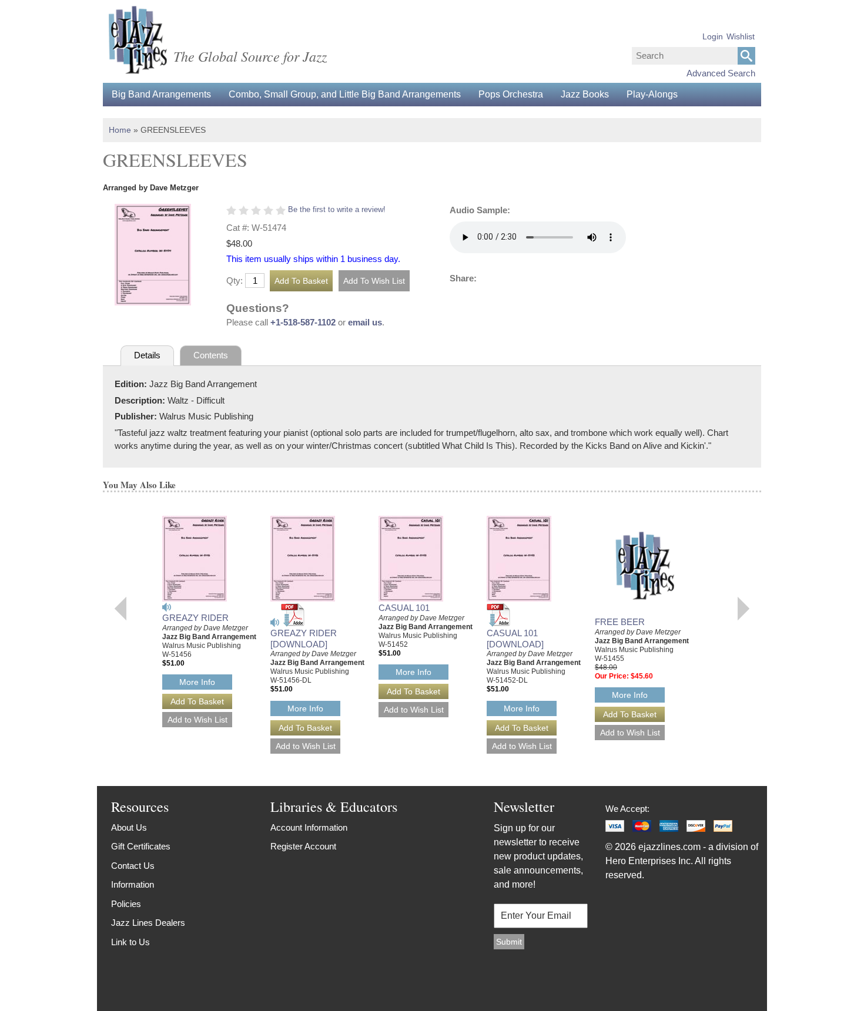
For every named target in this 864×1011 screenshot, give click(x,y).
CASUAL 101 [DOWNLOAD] (515, 638)
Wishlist (740, 36)
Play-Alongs (652, 94)
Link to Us (130, 942)
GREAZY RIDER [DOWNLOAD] (303, 638)
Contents (210, 355)
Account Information (308, 827)
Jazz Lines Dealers (148, 923)
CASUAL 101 (404, 608)
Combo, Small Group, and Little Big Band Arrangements (345, 94)
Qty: (234, 280)
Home (120, 130)
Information (132, 884)
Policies (126, 904)
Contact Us (133, 866)
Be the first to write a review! (337, 209)
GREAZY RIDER (195, 618)
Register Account (303, 846)
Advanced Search (720, 73)
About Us (129, 827)
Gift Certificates (140, 846)
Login (712, 36)
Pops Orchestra (510, 94)
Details (147, 355)
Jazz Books (585, 94)
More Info (197, 682)
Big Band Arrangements (161, 94)
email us (365, 322)
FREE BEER (620, 622)
